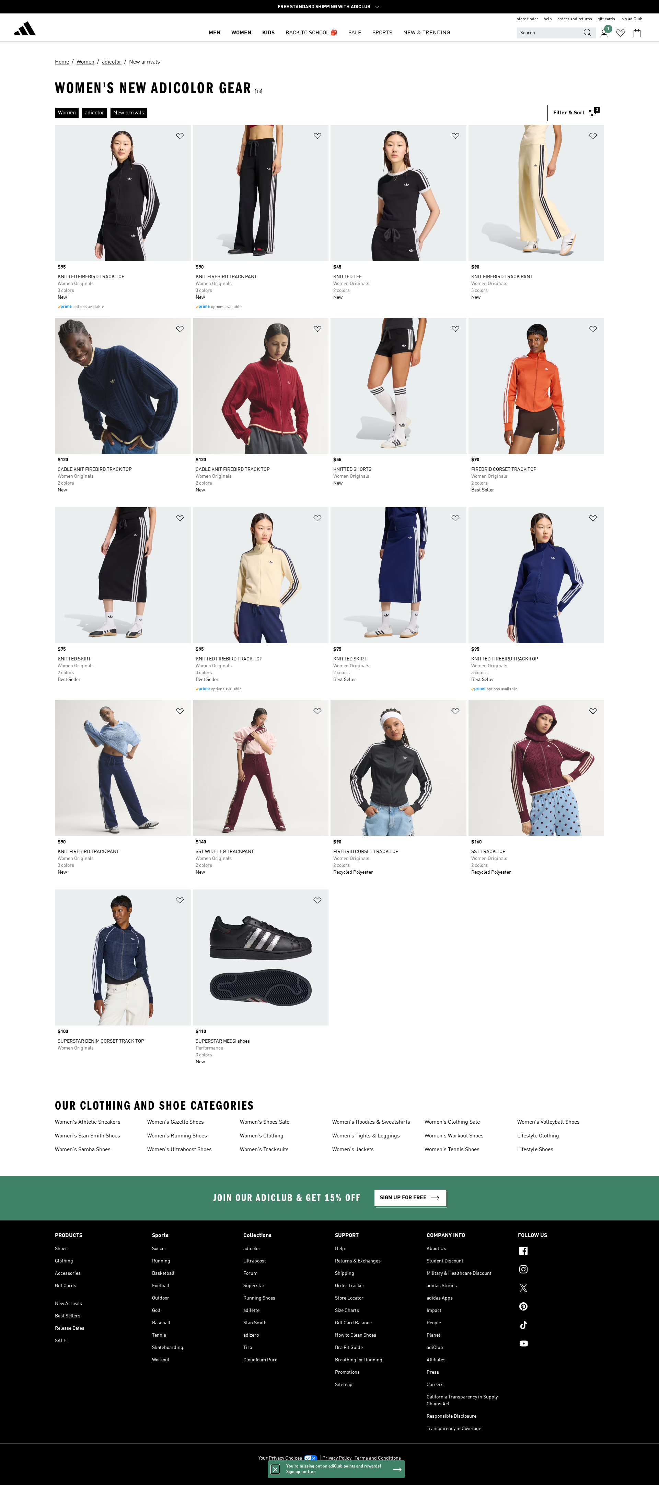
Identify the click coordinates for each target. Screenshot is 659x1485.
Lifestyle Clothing (538, 1136)
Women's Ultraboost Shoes (179, 1150)
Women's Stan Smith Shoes (87, 1136)
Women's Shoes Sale (264, 1122)
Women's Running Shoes (177, 1136)
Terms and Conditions (378, 1458)
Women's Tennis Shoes (452, 1150)
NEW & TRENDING (426, 33)
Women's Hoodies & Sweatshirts (371, 1122)
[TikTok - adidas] (561, 1326)
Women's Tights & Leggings (366, 1136)
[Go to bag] (637, 33)
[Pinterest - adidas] (561, 1307)
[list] (301, 112)
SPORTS (382, 33)
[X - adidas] (561, 1289)
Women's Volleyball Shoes (548, 1122)
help (548, 19)
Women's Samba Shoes (83, 1150)
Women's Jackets (353, 1150)
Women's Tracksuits (264, 1150)
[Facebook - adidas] (561, 1252)
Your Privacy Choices (280, 1458)
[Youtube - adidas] (561, 1344)
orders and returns (574, 19)
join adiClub (632, 19)
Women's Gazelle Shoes (175, 1122)
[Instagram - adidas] (561, 1270)
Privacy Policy (336, 1458)
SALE (354, 33)
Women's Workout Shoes (454, 1136)
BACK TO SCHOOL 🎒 (311, 33)
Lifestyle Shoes (535, 1150)
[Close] (275, 1469)
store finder (527, 19)
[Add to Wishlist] (179, 137)
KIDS (268, 33)
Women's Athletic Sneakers (87, 1122)
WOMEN (241, 33)
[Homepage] (25, 29)
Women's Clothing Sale (452, 1122)
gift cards (606, 19)
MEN (214, 33)
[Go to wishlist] (620, 33)
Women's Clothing (262, 1136)
